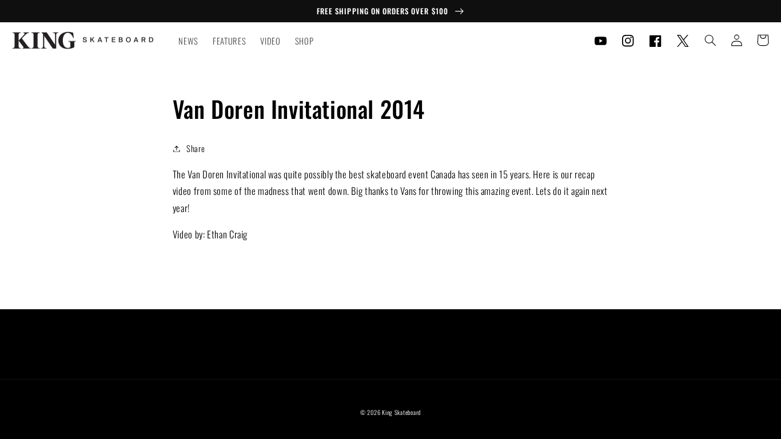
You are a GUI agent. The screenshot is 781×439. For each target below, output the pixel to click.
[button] (710, 40)
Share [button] (195, 148)
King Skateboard (401, 412)
